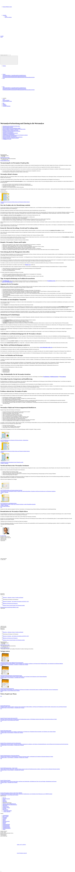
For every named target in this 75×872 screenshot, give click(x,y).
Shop (3, 86)
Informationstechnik (9, 76)
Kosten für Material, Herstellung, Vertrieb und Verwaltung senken (14, 129)
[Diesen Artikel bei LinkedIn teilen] (41, 549)
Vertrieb (33, 77)
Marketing (14, 76)
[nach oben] (0, 871)
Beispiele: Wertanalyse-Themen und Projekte (10, 130)
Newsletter (4, 808)
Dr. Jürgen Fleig (3, 535)
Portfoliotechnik (6, 280)
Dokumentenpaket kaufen (4, 157)
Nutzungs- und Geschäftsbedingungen (9, 803)
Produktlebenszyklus (51, 280)
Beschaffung (16, 75)
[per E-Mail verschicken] (8, 557)
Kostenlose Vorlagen (6, 807)
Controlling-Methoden (6, 106)
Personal (17, 76)
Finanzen (24, 75)
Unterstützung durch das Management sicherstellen (11, 131)
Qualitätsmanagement (20, 77)
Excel (4, 78)
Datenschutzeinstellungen (7, 802)
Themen (4, 74)
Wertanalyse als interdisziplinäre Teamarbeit (10, 133)
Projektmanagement (6, 77)
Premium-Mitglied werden (7, 101)
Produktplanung (46, 376)
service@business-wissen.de (22, 853)
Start (3, 103)
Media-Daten (5, 805)
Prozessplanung (63, 376)
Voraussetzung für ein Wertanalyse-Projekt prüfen (11, 126)
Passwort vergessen (8, 17)
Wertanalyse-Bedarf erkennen (8, 127)
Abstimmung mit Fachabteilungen (8, 134)
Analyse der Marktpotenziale (7, 281)
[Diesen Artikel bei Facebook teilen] (8, 549)
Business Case (28, 264)
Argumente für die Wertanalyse (8, 132)
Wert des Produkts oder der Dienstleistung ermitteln (11, 128)
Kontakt (4, 799)
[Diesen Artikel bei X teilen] (25, 549)
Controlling (21, 75)
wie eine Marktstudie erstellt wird (46, 347)
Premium (4, 65)
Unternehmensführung (28, 77)
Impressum (4, 800)
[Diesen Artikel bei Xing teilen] (58, 549)
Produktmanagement (22, 76)
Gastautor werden (6, 806)
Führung (4, 76)
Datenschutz (5, 801)
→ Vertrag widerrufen (6, 811)
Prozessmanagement (13, 77)
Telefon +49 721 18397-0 (21, 844)
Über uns (4, 797)
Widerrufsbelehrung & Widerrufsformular (10, 804)
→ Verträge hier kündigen (7, 810)
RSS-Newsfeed (5, 809)
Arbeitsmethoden (6, 75)
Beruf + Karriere (11, 75)
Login (6, 16)
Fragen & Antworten (6, 798)
